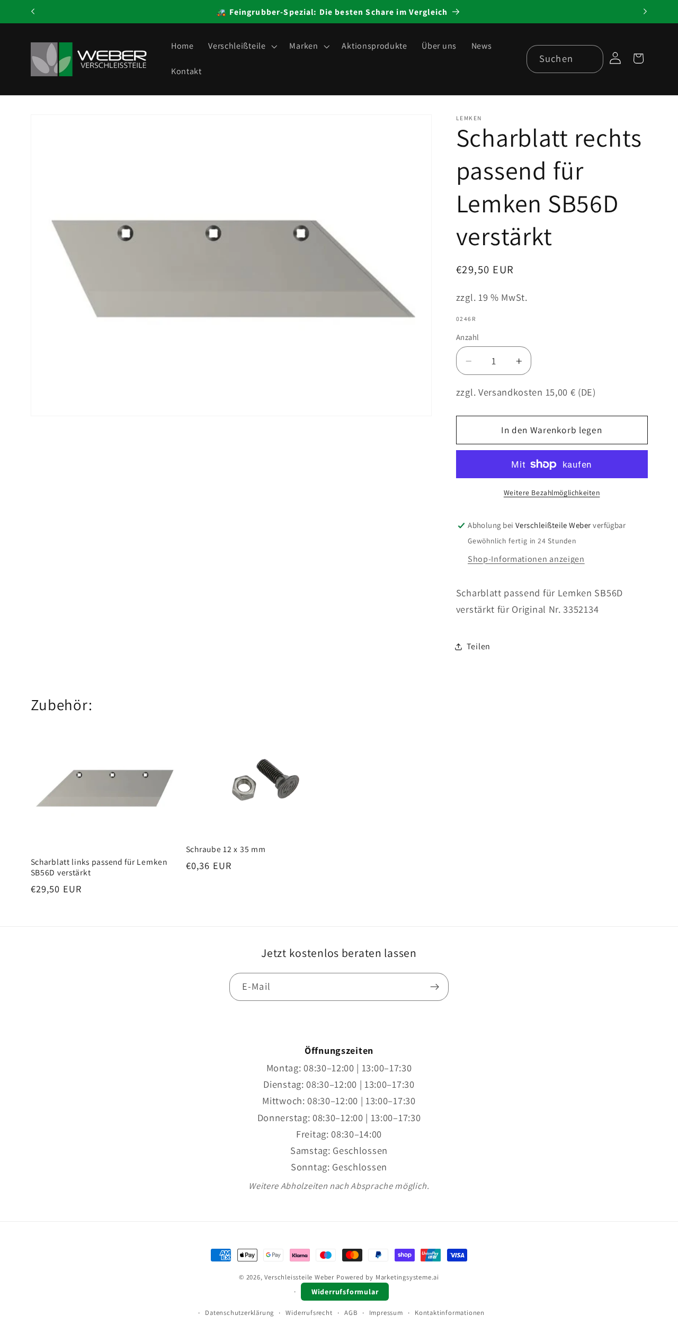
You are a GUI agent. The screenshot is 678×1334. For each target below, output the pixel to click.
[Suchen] (589, 59)
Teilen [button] (478, 646)
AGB (350, 1312)
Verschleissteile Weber (299, 1277)
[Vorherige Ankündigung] (32, 11)
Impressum (386, 1312)
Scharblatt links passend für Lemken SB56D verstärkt (99, 867)
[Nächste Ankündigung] (645, 11)
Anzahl (467, 337)
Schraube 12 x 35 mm (226, 849)
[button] (241, 46)
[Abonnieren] (434, 987)
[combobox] (565, 59)
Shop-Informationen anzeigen (526, 559)
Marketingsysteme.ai (407, 1277)
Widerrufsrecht (309, 1312)
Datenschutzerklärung (239, 1312)
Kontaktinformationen (450, 1312)
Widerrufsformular (345, 1291)
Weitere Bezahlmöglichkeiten (552, 493)
